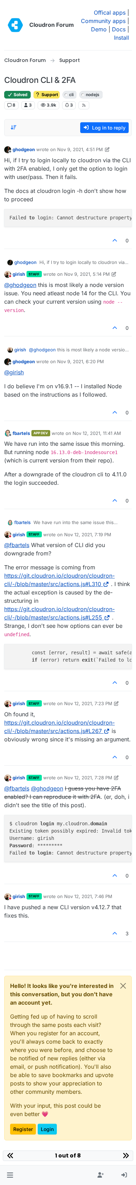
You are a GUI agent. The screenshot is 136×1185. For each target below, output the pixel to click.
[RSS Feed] (83, 105)
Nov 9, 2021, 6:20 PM (80, 361)
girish (19, 274)
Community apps (103, 20)
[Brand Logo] (15, 25)
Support (49, 94)
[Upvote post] (115, 240)
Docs (119, 29)
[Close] (123, 986)
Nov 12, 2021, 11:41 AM (97, 433)
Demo (99, 29)
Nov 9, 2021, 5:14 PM (87, 274)
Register (23, 1129)
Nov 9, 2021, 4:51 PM (80, 149)
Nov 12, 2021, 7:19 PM (87, 534)
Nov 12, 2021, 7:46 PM (88, 896)
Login (47, 1129)
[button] (10, 1175)
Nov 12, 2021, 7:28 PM (88, 777)
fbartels (21, 433)
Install (121, 37)
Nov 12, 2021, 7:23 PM (88, 703)
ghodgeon (24, 149)
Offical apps (110, 12)
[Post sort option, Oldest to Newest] (13, 127)
